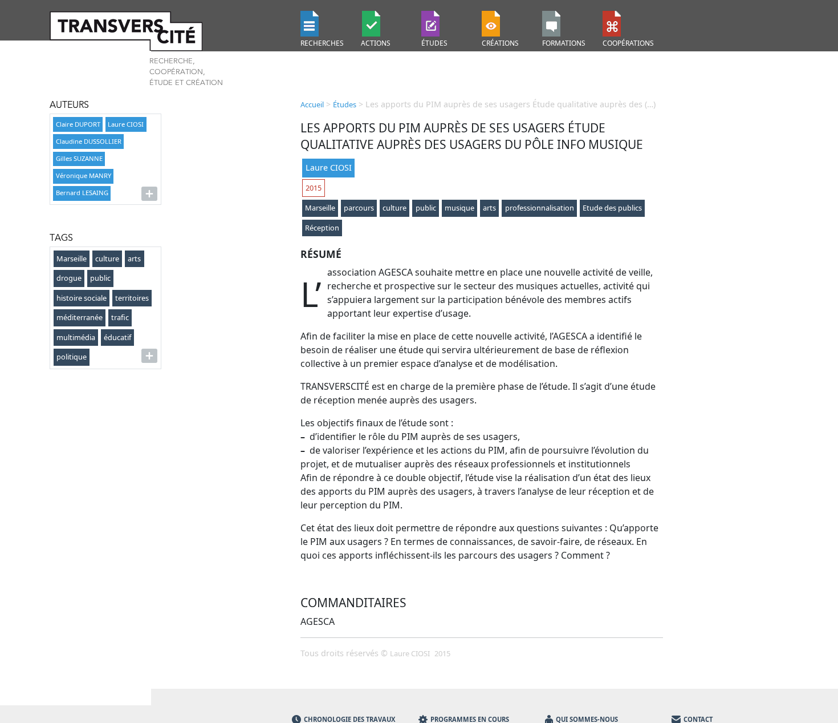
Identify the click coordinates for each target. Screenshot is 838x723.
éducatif (117, 337)
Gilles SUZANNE (79, 158)
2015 (314, 188)
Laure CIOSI (126, 124)
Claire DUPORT (78, 124)
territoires (132, 298)
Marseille (71, 258)
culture (107, 258)
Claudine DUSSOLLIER (88, 141)
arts (134, 258)
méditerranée (79, 317)
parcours (359, 208)
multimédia (75, 337)
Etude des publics (612, 208)
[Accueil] (168, 31)
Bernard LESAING (82, 192)
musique (459, 208)
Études (344, 104)
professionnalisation (539, 208)
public (100, 278)
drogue (69, 278)
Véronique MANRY (83, 175)
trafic (120, 317)
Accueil (312, 104)
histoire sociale (81, 298)
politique (71, 357)
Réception (322, 228)
